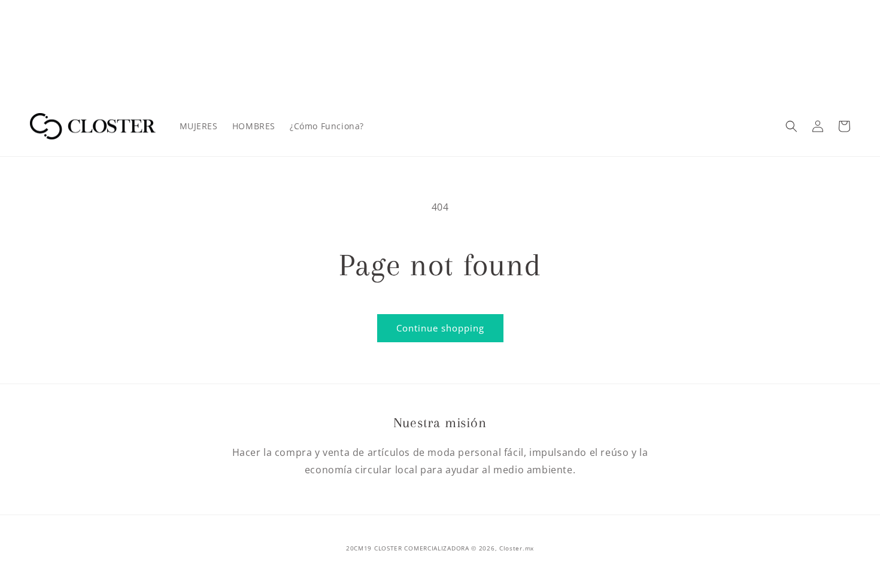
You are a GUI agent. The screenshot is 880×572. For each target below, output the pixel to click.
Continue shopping (440, 328)
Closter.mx (516, 548)
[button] (791, 126)
